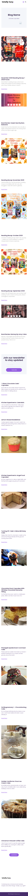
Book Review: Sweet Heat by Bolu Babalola (12, 124)
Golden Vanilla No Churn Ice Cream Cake (11, 782)
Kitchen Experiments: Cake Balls (12, 402)
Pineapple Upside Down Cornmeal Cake (13, 648)
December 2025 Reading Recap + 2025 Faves (13, 79)
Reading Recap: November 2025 (12, 180)
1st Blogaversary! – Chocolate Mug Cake (13, 708)
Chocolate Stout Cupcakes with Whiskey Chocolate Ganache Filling (12, 590)
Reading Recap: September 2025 (13, 291)
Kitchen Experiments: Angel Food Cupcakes (13, 476)
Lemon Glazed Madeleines (10, 420)
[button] (23, 2)
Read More (4, 89)
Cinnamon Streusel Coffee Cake (12, 841)
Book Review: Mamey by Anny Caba (14, 334)
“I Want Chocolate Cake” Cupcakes (10, 384)
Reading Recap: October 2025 (12, 235)
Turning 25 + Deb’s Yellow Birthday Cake (13, 532)
